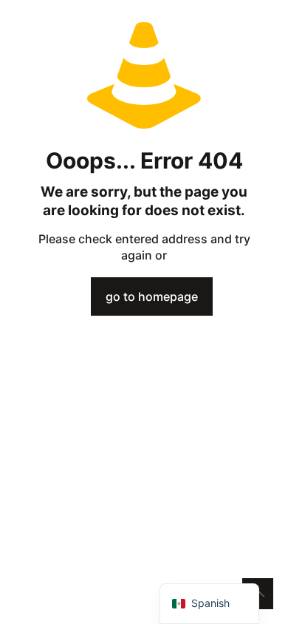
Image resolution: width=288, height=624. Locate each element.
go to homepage (152, 296)
